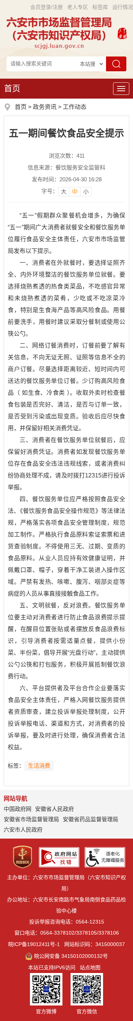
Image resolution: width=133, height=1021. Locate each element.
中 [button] (75, 191)
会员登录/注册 (46, 7)
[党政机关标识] (22, 857)
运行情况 (122, 7)
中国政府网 (17, 809)
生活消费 (39, 766)
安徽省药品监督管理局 (90, 819)
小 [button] (86, 191)
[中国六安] (122, 32)
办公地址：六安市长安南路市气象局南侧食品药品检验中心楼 (66, 905)
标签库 (100, 7)
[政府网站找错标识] (59, 857)
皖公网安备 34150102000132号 (71, 956)
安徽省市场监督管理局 (31, 819)
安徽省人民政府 (54, 809)
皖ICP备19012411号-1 (34, 944)
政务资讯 (45, 107)
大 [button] (63, 191)
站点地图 (90, 967)
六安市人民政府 (23, 829)
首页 (12, 88)
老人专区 (77, 7)
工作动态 (74, 107)
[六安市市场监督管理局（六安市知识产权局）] (60, 32)
